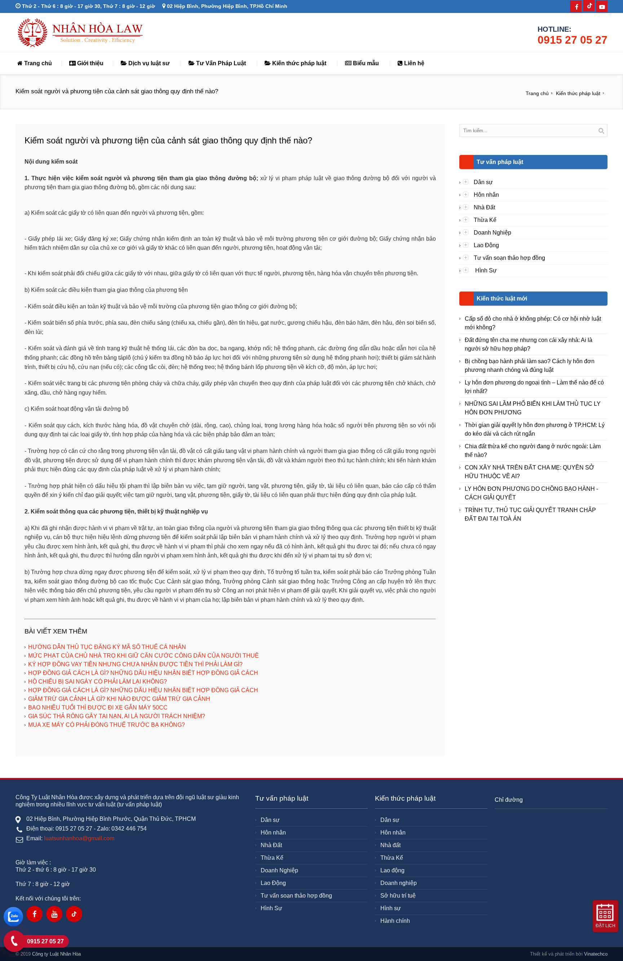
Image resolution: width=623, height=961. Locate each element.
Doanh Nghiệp (492, 233)
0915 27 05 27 (572, 40)
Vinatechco (595, 954)
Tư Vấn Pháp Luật (220, 63)
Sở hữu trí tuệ (398, 896)
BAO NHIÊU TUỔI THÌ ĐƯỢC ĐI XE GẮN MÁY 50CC (98, 707)
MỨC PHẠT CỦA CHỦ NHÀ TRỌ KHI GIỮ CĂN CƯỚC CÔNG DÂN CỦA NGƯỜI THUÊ (143, 656)
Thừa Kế (485, 220)
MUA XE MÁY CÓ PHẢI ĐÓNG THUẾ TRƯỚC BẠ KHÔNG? (106, 725)
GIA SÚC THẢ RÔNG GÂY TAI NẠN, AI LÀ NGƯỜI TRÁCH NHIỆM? (116, 716)
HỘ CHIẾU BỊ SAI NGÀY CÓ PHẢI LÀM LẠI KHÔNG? (97, 682)
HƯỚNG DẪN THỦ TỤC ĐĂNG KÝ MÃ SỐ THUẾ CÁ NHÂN (107, 647)
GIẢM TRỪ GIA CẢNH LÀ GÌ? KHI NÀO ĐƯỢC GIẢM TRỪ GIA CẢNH (119, 699)
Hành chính (395, 921)
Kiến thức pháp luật (298, 63)
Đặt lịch (605, 925)
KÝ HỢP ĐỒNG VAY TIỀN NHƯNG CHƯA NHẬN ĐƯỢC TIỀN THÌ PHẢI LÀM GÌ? (135, 664)
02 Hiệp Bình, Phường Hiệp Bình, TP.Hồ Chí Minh (226, 6)
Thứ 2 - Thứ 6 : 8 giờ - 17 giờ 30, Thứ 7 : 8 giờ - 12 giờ (88, 6)
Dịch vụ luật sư (148, 63)
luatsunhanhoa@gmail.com (79, 838)
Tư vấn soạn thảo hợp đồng (509, 258)
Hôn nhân (486, 195)
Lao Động (486, 245)
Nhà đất (390, 845)
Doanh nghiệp (398, 883)
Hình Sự (485, 270)
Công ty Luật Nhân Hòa (56, 954)
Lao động (392, 870)
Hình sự (390, 908)
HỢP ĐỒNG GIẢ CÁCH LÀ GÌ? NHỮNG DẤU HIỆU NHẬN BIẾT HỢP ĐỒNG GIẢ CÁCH (143, 673)
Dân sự (483, 182)
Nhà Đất (484, 207)
